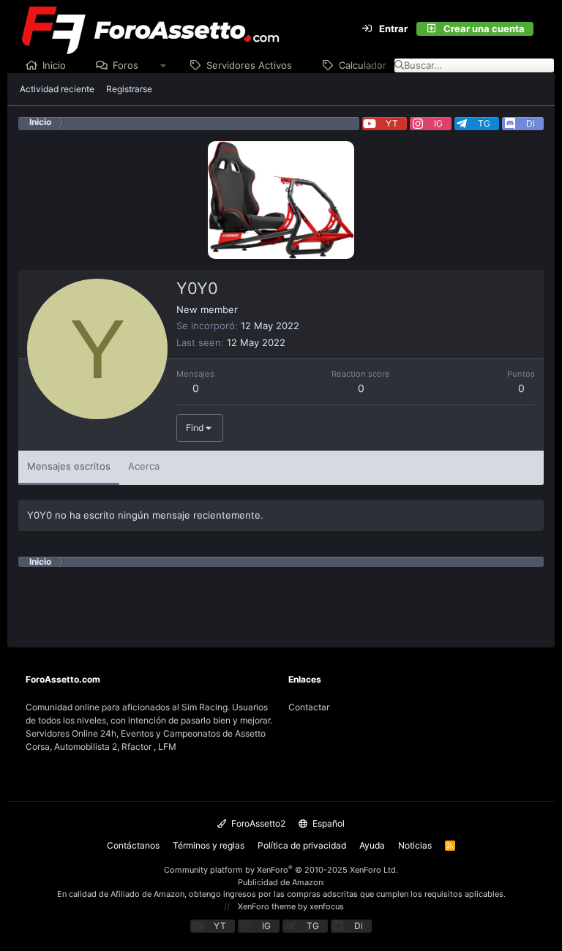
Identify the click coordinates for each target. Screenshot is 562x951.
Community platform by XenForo (281, 870)
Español (327, 823)
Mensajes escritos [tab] (68, 466)
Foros (125, 65)
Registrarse (129, 88)
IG (438, 123)
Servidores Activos (249, 65)
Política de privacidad (302, 845)
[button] (163, 66)
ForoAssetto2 (257, 823)
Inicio (54, 65)
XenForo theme (267, 906)
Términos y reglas (208, 845)
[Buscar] (542, 29)
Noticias (415, 845)
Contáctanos (133, 845)
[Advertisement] (284, 600)
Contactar (308, 707)
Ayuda (372, 845)
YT (392, 123)
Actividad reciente (57, 88)
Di (530, 123)
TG (484, 123)
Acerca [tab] (144, 466)
